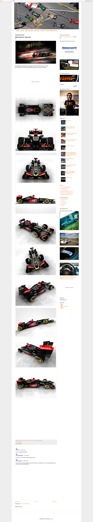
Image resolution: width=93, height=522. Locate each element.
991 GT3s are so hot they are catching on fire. (71, 140)
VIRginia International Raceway (67, 193)
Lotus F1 (33, 440)
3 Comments (18, 441)
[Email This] (16, 443)
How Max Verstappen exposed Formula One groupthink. (70, 172)
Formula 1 (20, 440)
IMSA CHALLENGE (29, 30)
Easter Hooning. (69, 177)
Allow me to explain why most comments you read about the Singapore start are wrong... (71, 154)
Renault (36, 440)
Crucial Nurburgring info (65, 187)
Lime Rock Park (64, 188)
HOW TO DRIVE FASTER (51, 30)
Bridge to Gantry (64, 199)
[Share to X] (18, 443)
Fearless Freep (65, 306)
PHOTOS (44, 30)
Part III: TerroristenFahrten (68, 278)
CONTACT (22, 30)
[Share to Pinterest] (21, 443)
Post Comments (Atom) (24, 503)
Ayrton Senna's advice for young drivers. (71, 166)
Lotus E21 (30, 440)
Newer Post (17, 501)
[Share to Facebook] (19, 443)
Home (36, 501)
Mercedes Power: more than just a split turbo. (70, 127)
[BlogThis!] (17, 443)
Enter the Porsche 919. (70, 145)
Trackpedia (63, 204)
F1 (40, 30)
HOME (17, 30)
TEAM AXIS (36, 30)
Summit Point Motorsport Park (67, 191)
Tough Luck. (68, 120)
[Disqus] (36, 463)
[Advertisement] (36, 490)
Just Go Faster (63, 202)
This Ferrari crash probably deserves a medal (71, 134)
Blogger (51, 518)
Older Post (55, 501)
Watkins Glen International (66, 194)
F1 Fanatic (63, 201)
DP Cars (62, 205)
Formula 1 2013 (25, 440)
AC (62, 304)
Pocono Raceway (64, 190)
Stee (63, 307)
